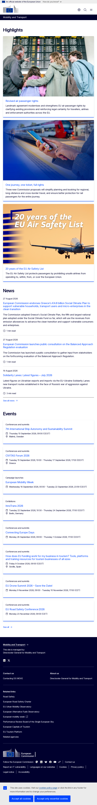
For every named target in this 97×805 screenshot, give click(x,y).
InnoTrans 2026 (14, 505)
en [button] (79, 10)
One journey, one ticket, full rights (25, 184)
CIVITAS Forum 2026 (17, 455)
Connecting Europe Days (20, 532)
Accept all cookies (21, 798)
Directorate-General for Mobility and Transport (71, 678)
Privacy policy (77, 767)
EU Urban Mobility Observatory (17, 706)
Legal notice (8, 772)
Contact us (70, 762)
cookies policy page (48, 788)
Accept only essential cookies (52, 798)
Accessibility (24, 772)
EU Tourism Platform (12, 732)
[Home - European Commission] (10, 9)
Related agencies (11, 737)
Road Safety (9, 696)
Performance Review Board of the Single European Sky (28, 721)
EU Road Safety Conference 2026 (25, 609)
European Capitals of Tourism (16, 727)
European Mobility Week (20, 482)
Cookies (63, 767)
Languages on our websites (42, 767)
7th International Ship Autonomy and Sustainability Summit (39, 429)
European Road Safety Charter (17, 701)
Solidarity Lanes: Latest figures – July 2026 (27, 375)
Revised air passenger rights (22, 100)
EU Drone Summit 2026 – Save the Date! (29, 585)
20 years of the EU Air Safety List (25, 268)
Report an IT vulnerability (14, 767)
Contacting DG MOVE (13, 678)
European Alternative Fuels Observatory (21, 711)
